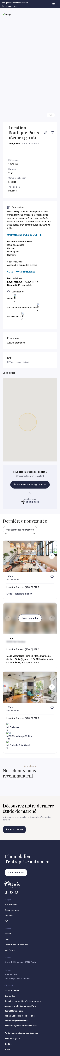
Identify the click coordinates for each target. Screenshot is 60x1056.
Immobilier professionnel (16, 1021)
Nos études (9, 996)
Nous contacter (30, 618)
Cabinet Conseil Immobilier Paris (19, 1016)
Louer (7, 939)
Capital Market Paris (13, 1011)
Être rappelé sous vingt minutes (30, 484)
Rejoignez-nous (11, 910)
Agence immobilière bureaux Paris (20, 1006)
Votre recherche (11, 990)
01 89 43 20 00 (10, 975)
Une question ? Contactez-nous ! (15, 3)
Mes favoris (9, 950)
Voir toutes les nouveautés (20, 529)
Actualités (9, 916)
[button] (53, 4)
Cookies (8, 1044)
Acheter (8, 933)
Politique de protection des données (21, 1033)
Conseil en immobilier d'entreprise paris (22, 1001)
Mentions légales (12, 1038)
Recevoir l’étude (14, 829)
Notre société (10, 904)
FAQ (6, 921)
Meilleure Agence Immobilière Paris (21, 1025)
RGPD (7, 1050)
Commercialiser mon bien (16, 945)
